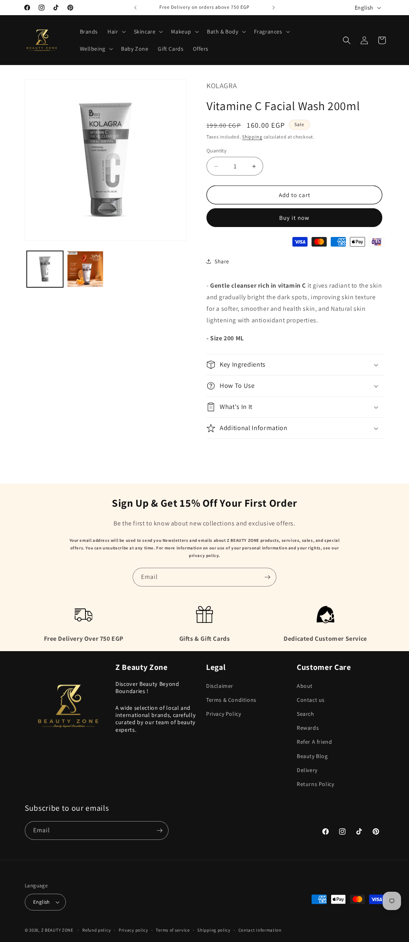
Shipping (252, 137)
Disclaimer (219, 685)
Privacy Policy (223, 713)
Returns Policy (315, 784)
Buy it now (294, 217)
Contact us (311, 699)
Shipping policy (213, 930)
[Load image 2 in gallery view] (85, 269)
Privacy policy (133, 930)
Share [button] (221, 261)
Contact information (260, 930)
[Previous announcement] (135, 7)
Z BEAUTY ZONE (57, 930)
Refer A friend (314, 741)
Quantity (216, 150)
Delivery (307, 770)
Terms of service (172, 930)
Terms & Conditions (231, 699)
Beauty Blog (312, 756)
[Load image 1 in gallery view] (45, 269)
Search (305, 713)
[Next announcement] (273, 7)
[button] (116, 31)
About (305, 685)
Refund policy (96, 930)
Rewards (308, 727)
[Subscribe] (267, 577)
